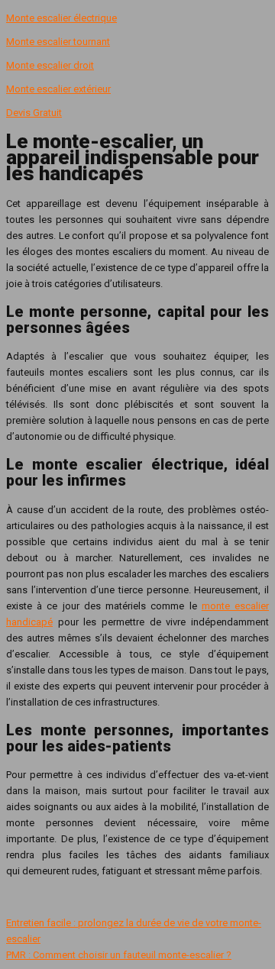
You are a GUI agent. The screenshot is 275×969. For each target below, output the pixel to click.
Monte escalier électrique (61, 18)
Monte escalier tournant (58, 41)
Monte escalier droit (50, 65)
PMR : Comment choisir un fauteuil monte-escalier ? (118, 955)
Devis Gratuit (34, 112)
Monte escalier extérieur (58, 89)
